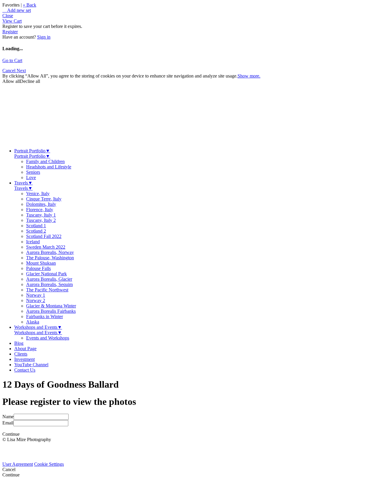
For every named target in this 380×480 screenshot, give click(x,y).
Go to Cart (12, 60)
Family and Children (45, 161)
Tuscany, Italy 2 (41, 220)
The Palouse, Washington (50, 257)
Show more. (249, 75)
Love (31, 177)
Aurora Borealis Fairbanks (51, 311)
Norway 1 (35, 295)
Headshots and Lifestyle (48, 166)
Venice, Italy (38, 193)
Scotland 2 (36, 230)
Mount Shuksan (41, 263)
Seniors (33, 172)
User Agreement (17, 464)
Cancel (9, 70)
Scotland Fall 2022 (43, 236)
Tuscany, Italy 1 (41, 214)
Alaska (32, 321)
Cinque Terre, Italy (43, 198)
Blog (18, 343)
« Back (29, 4)
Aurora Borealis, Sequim (49, 284)
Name (8, 416)
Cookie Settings (49, 464)
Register (10, 31)
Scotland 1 (36, 225)
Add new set (16, 10)
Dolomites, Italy (41, 204)
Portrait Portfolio (32, 150)
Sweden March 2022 (45, 247)
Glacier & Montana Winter (51, 305)
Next (21, 70)
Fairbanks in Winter (44, 316)
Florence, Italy (39, 209)
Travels (23, 182)
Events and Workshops (47, 337)
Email (7, 422)
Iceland (33, 241)
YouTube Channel (31, 364)
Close (7, 15)
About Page (25, 348)
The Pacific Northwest (47, 289)
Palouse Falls (38, 268)
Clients (20, 353)
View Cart (12, 20)
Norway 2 (35, 300)
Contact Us (24, 369)
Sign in (43, 37)
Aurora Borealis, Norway (50, 252)
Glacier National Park (46, 273)
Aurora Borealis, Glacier (49, 279)
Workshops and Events (38, 327)
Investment (24, 359)
